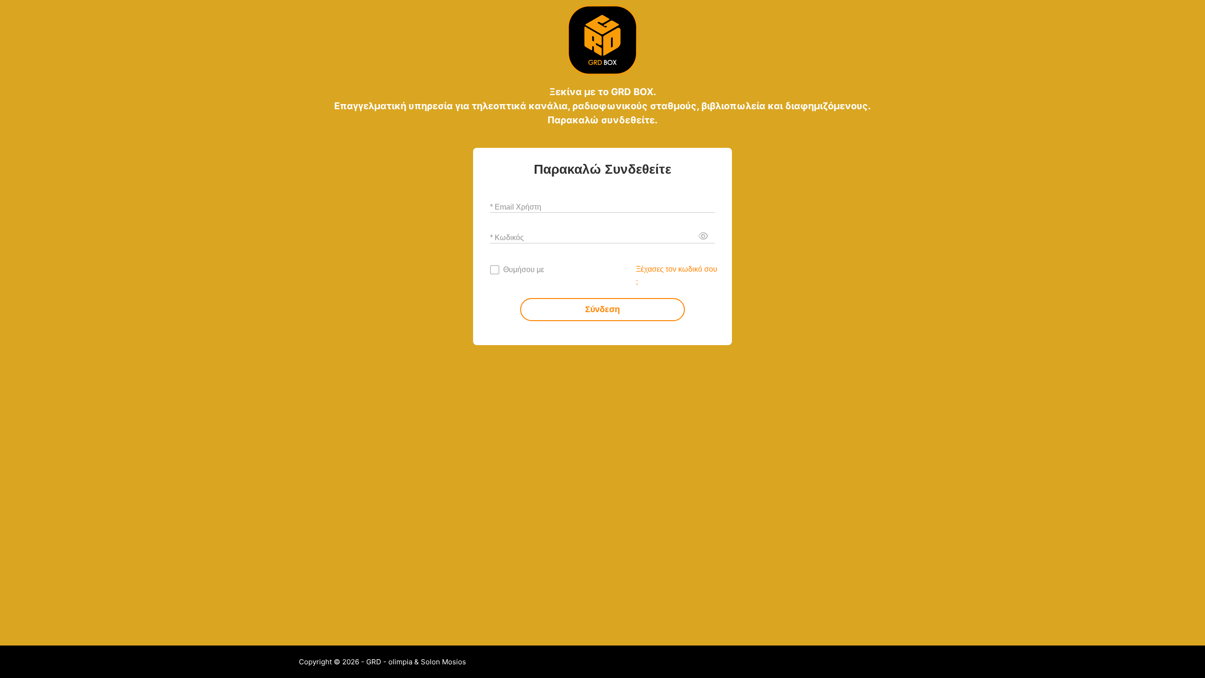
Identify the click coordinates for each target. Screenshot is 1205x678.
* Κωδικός (507, 237)
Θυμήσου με (523, 270)
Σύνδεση (602, 309)
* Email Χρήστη (515, 206)
